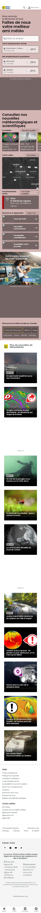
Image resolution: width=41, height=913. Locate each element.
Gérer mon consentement (12, 787)
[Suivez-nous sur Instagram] (10, 848)
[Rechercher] (24, 7)
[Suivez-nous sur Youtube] (16, 848)
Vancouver (7, 335)
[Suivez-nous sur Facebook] (5, 848)
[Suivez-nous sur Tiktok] (21, 848)
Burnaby (32, 335)
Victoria (24, 335)
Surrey (16, 335)
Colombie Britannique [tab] (13, 330)
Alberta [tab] (27, 330)
